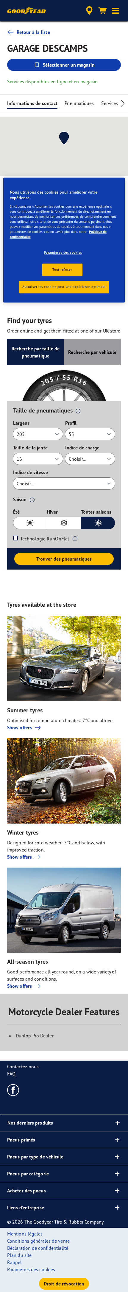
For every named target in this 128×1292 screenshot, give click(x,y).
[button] (115, 10)
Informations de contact (32, 103)
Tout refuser (62, 269)
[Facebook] (13, 1089)
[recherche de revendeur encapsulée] (89, 10)
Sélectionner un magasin (68, 65)
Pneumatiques (79, 103)
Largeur (21, 423)
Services (109, 103)
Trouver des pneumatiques (64, 559)
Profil (71, 423)
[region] (64, 240)
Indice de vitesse (30, 472)
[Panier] (102, 10)
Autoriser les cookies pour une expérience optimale (63, 287)
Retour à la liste (33, 32)
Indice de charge (82, 448)
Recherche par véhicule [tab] (92, 352)
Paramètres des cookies (63, 253)
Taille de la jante (30, 448)
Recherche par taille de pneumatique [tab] (36, 352)
